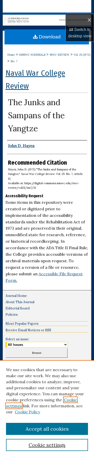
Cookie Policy (27, 411)
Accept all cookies (47, 429)
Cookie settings (47, 445)
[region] (47, 408)
